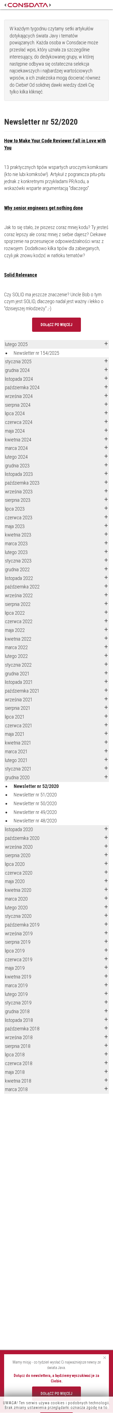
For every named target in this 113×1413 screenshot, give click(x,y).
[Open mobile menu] (104, 4)
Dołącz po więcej (56, 325)
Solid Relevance (20, 275)
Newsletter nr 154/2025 (36, 353)
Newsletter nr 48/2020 (35, 820)
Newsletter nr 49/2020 (35, 812)
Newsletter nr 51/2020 (35, 795)
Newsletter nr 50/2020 (35, 803)
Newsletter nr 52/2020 (36, 786)
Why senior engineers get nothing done (43, 208)
